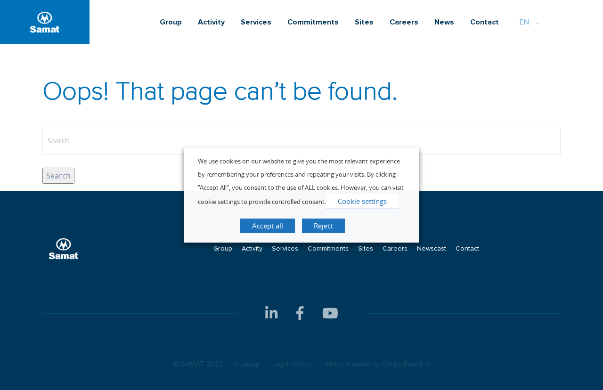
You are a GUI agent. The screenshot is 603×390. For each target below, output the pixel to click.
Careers (404, 22)
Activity (211, 22)
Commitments (313, 22)
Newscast (431, 248)
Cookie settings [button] (362, 201)
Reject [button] (323, 225)
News (444, 22)
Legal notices (292, 364)
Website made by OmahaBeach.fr (377, 364)
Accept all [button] (267, 225)
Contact (484, 22)
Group (171, 22)
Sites (364, 22)
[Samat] (45, 22)
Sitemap (247, 364)
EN (524, 22)
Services (256, 22)
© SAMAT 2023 (198, 364)
